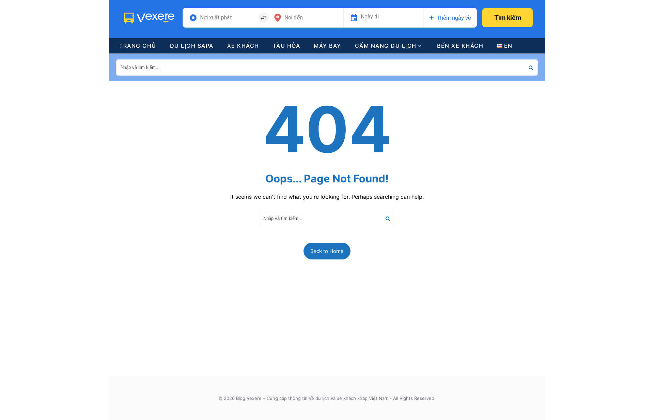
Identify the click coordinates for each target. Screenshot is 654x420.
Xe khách (243, 45)
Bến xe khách (460, 45)
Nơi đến (293, 17)
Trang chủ (137, 45)
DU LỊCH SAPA (192, 45)
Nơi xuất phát (216, 17)
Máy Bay (327, 45)
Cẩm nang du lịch (386, 45)
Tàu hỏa (286, 45)
